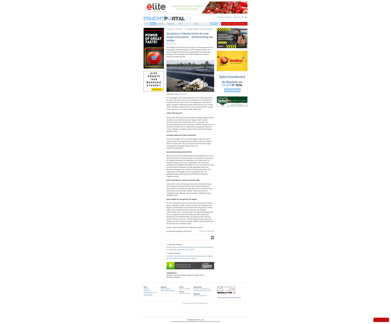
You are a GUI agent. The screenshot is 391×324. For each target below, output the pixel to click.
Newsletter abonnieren (150, 292)
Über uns (237, 17)
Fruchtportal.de (168, 18)
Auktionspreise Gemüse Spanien (203, 290)
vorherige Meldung (192, 29)
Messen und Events (184, 289)
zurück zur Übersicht (175, 29)
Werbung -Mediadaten (200, 295)
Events (180, 24)
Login (245, 17)
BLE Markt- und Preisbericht (201, 289)
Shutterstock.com (180, 94)
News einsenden (148, 294)
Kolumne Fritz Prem (184, 293)
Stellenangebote (165, 289)
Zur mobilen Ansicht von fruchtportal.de (194, 303)
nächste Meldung (206, 29)
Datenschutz (230, 297)
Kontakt (238, 297)
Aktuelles (146, 289)
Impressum (221, 297)
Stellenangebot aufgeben (168, 290)
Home (146, 24)
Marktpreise (171, 24)
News (152, 24)
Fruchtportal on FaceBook (211, 24)
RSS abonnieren (148, 295)
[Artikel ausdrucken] (212, 237)
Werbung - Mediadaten (224, 17)
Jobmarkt (161, 24)
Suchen (196, 24)
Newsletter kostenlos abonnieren (234, 24)
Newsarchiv (147, 290)
